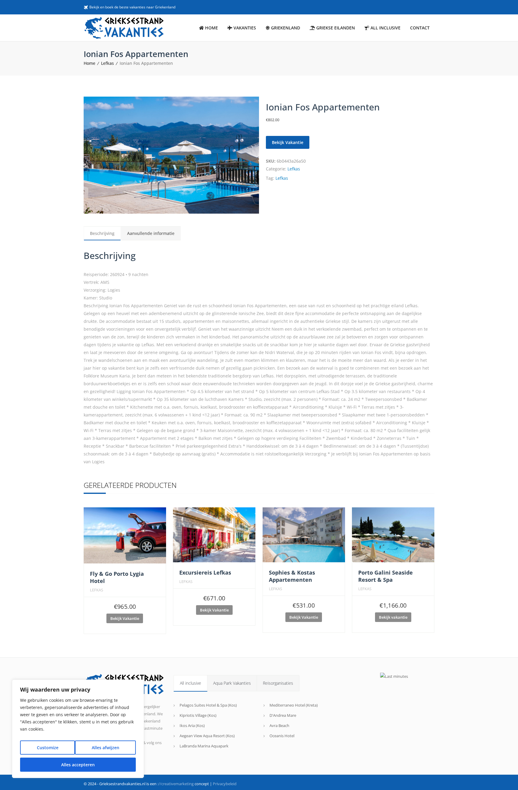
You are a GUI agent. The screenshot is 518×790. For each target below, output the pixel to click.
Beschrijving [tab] (102, 233)
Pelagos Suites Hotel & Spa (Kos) (208, 705)
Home (89, 63)
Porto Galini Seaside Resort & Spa (385, 576)
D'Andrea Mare (282, 715)
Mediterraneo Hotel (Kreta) (293, 705)
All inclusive (190, 683)
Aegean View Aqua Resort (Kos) (207, 735)
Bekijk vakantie (287, 142)
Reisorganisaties (278, 683)
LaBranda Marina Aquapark (204, 746)
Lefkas (107, 63)
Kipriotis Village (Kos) (198, 715)
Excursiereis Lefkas (205, 572)
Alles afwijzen (105, 747)
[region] (78, 729)
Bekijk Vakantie (124, 618)
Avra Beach (279, 725)
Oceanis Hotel (281, 735)
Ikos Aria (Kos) (192, 725)
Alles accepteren (78, 764)
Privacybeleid (225, 783)
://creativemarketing (175, 783)
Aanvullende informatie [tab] (150, 233)
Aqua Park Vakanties (232, 683)
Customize (47, 747)
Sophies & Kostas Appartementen (292, 576)
